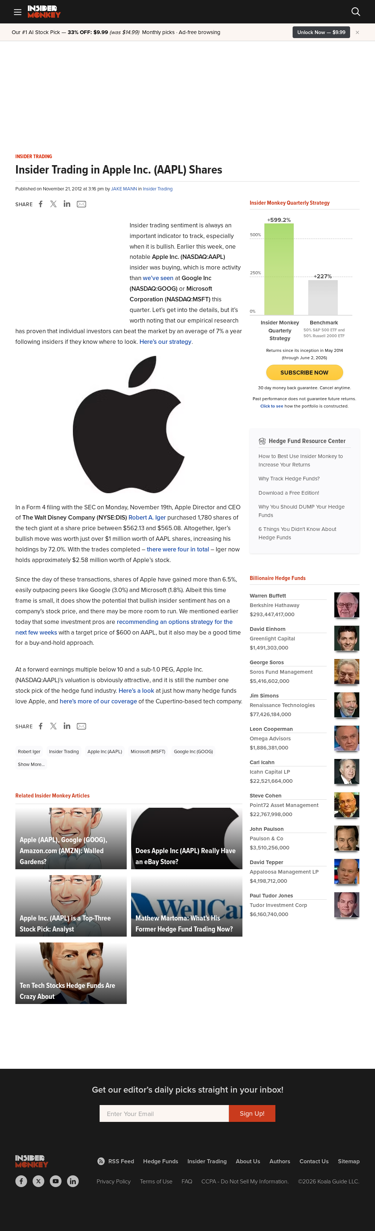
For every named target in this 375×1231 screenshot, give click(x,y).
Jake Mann (124, 188)
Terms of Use (156, 1181)
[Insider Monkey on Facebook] (24, 1181)
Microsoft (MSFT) (148, 751)
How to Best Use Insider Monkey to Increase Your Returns (301, 460)
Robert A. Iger (147, 517)
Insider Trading (33, 156)
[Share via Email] (80, 204)
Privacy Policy (114, 1181)
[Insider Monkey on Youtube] (58, 1181)
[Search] (356, 11)
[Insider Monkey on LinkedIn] (75, 1181)
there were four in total (178, 549)
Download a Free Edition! (289, 493)
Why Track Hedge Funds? (289, 478)
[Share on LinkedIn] (67, 204)
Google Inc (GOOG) (193, 751)
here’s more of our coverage (98, 701)
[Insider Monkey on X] (41, 1181)
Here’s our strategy (166, 341)
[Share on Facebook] (42, 204)
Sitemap (349, 1161)
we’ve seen (158, 278)
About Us (248, 1161)
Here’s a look (136, 690)
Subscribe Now (304, 372)
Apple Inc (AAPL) (105, 751)
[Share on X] (54, 204)
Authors (280, 1161)
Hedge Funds (160, 1161)
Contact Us (314, 1161)
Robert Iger (29, 751)
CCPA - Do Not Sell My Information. (245, 1181)
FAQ (187, 1181)
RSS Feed (121, 1161)
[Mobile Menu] (17, 11)
